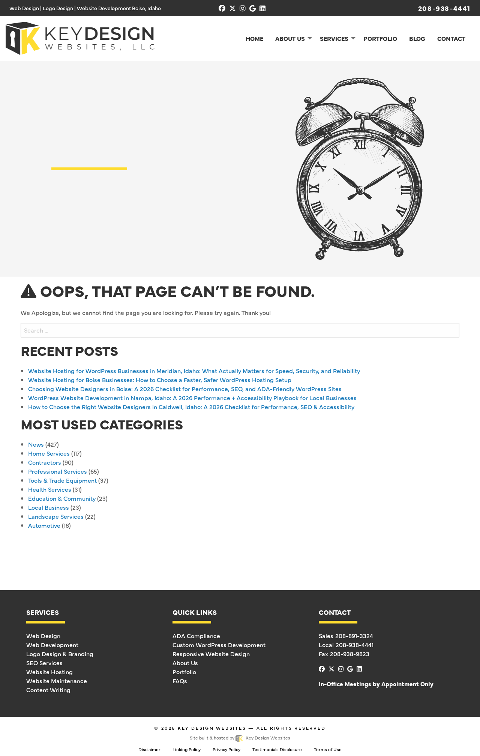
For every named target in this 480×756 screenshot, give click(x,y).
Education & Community (62, 498)
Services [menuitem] (334, 38)
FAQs (179, 680)
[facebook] (222, 8)
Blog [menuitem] (417, 38)
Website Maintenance (56, 680)
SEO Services (44, 662)
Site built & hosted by (240, 738)
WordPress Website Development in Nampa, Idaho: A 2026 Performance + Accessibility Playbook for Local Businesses (192, 397)
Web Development (52, 644)
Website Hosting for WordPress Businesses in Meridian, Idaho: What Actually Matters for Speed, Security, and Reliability (194, 370)
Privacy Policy (226, 749)
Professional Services (57, 471)
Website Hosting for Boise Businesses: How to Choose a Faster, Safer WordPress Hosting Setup (159, 379)
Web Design (43, 635)
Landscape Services (56, 516)
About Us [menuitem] (290, 38)
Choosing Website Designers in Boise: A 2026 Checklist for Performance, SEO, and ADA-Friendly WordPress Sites (185, 388)
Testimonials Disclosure (277, 749)
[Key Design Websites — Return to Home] (80, 37)
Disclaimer (149, 749)
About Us (185, 662)
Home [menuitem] (254, 38)
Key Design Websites (212, 728)
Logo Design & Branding (59, 653)
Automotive (44, 525)
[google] (252, 8)
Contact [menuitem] (451, 38)
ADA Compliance (196, 635)
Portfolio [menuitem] (380, 38)
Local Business (48, 507)
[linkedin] (263, 8)
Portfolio (184, 671)
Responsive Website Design (211, 653)
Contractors (44, 462)
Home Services (49, 453)
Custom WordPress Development (219, 644)
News (36, 444)
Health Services (49, 489)
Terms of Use (328, 749)
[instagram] (243, 8)
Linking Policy (186, 749)
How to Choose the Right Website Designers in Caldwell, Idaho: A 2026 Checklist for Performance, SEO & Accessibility (191, 406)
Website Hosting (49, 671)
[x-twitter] (232, 8)
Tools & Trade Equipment (62, 480)
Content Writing (48, 689)
